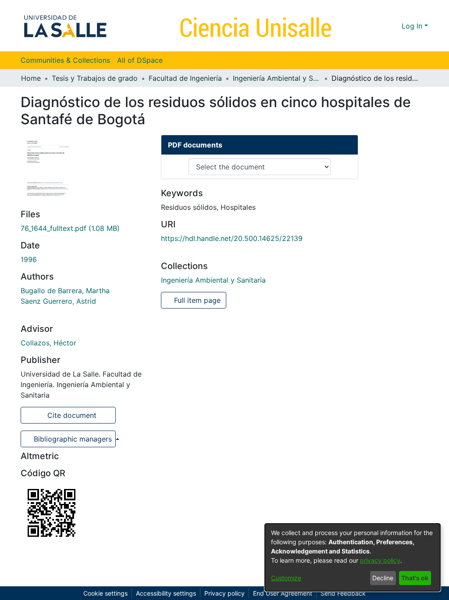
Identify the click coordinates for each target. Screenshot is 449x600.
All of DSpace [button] (140, 60)
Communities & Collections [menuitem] (65, 60)
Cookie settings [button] (105, 593)
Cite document (70, 415)
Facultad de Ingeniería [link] (185, 78)
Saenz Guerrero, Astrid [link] (58, 301)
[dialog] (352, 557)
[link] (70, 228)
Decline (382, 578)
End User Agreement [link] (282, 593)
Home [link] (31, 78)
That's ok (414, 578)
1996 (29, 259)
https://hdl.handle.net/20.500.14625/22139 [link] (232, 238)
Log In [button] (413, 26)
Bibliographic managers (73, 439)
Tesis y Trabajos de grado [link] (95, 78)
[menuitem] (142, 60)
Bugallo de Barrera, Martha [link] (65, 290)
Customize (286, 578)
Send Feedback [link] (343, 593)
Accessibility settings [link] (166, 593)
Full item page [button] (196, 300)
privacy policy (380, 560)
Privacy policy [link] (224, 593)
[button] (379, 26)
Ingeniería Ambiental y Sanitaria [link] (277, 78)
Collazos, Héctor (48, 342)
